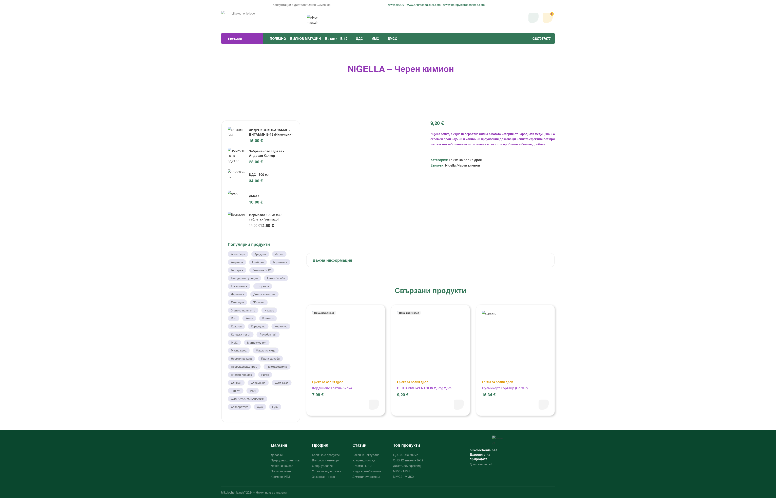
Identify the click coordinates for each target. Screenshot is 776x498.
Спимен (236, 383)
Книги (249, 318)
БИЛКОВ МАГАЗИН (305, 38)
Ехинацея (237, 302)
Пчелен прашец (241, 374)
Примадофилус (277, 366)
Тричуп (235, 390)
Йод (233, 318)
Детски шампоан (264, 294)
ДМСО (392, 38)
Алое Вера (238, 254)
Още (374, 405)
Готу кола (262, 286)
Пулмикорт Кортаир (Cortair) (505, 388)
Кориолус (281, 326)
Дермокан (237, 294)
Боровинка (280, 262)
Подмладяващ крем (244, 366)
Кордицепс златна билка (332, 388)
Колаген (236, 326)
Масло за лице (265, 350)
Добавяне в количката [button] (544, 405)
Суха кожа (281, 383)
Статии (359, 445)
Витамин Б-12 (336, 38)
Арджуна (260, 254)
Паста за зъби (270, 358)
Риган (265, 374)
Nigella (450, 165)
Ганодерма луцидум (244, 278)
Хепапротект (239, 407)
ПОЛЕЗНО (278, 38)
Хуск (260, 407)
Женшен (259, 302)
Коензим (268, 318)
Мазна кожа (239, 350)
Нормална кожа (241, 358)
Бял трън (237, 270)
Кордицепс (258, 326)
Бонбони (258, 262)
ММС (375, 38)
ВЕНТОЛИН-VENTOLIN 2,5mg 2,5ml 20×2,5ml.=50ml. (424, 390)
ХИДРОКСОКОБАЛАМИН (247, 399)
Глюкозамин (239, 286)
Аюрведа (237, 262)
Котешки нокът (240, 334)
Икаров (269, 310)
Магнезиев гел (256, 342)
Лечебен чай (268, 334)
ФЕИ (253, 390)
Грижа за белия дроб (465, 159)
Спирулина (258, 383)
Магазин (279, 445)
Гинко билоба (276, 278)
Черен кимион (468, 165)
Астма (279, 254)
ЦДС (359, 38)
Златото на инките (243, 310)
